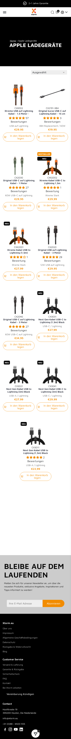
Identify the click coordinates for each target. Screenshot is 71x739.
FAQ (5, 678)
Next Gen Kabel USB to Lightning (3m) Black (18, 389)
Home (13, 40)
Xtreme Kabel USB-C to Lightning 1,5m (52, 180)
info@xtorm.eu (10, 718)
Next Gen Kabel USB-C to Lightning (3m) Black (52, 389)
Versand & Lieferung (13, 664)
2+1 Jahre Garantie (38, 3)
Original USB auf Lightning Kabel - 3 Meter (52, 250)
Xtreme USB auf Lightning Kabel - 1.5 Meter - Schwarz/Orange (19, 111)
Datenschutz (9, 642)
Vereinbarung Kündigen (20, 694)
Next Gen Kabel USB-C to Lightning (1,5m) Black (52, 319)
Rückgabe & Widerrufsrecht (17, 646)
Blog (5, 651)
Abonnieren (53, 603)
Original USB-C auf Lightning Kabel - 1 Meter (19, 180)
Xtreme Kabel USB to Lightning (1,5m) (18, 250)
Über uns (7, 628)
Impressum (8, 633)
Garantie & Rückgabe (13, 669)
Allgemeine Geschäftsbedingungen (20, 637)
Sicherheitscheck (11, 674)
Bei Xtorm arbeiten (12, 687)
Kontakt (7, 683)
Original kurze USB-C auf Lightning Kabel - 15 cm (52, 111)
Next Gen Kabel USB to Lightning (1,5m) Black (35, 450)
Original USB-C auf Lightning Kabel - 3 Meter (19, 319)
